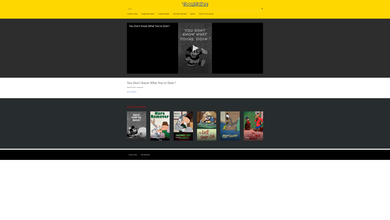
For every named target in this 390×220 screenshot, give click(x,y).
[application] (195, 48)
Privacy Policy (133, 155)
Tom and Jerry (163, 14)
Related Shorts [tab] (136, 107)
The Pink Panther (179, 14)
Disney (192, 14)
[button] (195, 48)
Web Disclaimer (145, 155)
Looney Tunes (132, 14)
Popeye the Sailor (206, 14)
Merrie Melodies (148, 14)
